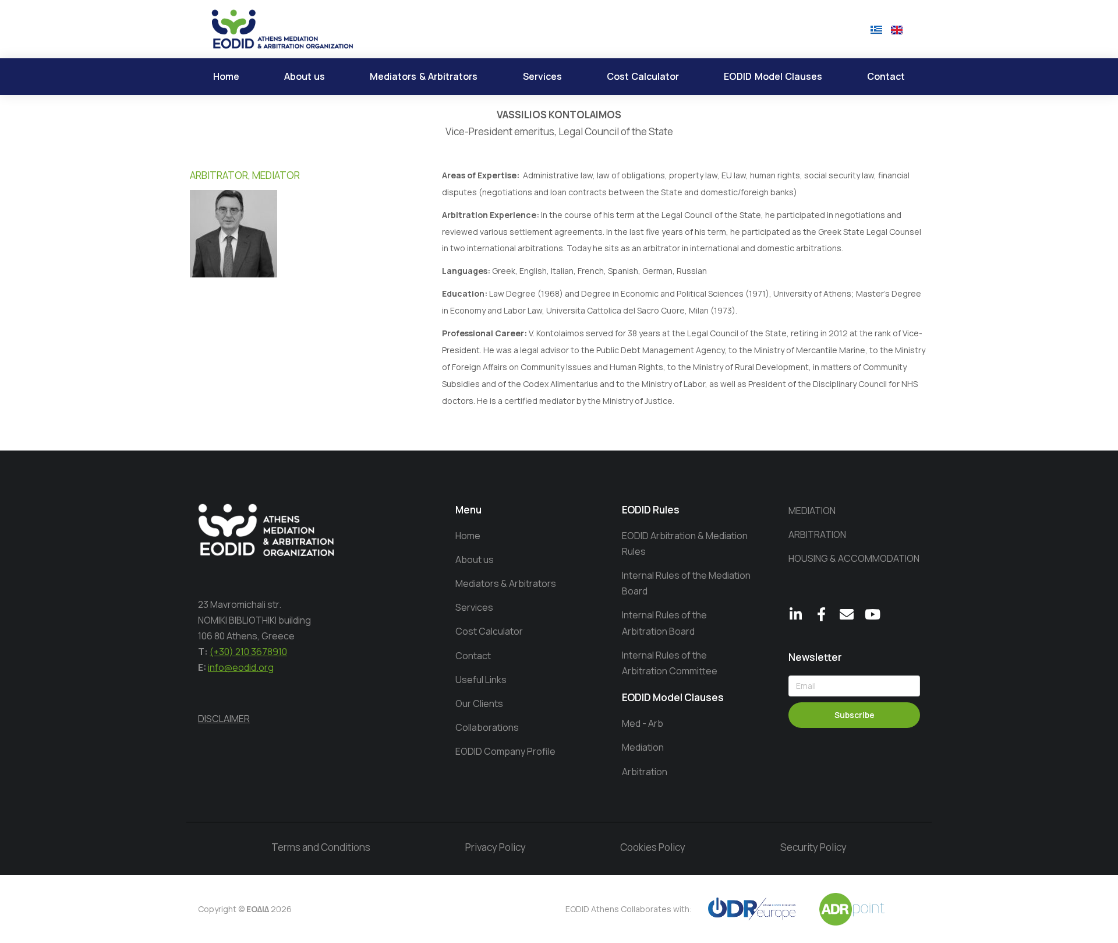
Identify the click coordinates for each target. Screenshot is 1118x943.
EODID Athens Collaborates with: (628, 908)
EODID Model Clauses (673, 697)
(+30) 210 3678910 (248, 651)
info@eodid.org (241, 667)
